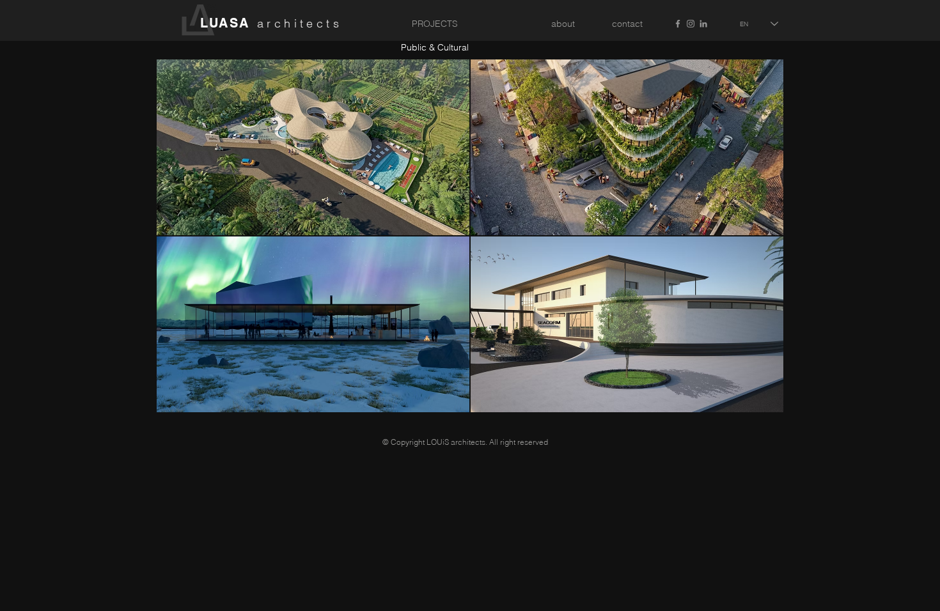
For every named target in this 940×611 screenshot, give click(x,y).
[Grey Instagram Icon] (690, 24)
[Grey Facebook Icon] (678, 24)
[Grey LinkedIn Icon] (703, 24)
